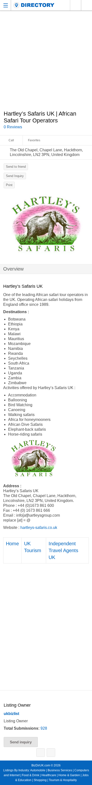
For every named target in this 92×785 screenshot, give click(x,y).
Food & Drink (30, 775)
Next (86, 225)
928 (43, 728)
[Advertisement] (46, 63)
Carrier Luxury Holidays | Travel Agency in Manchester (51, 752)
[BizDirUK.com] (33, 5)
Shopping (40, 780)
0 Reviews (13, 127)
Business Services (60, 770)
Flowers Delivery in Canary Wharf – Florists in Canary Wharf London (40, 752)
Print (9, 185)
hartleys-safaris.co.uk (38, 527)
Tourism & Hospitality (63, 780)
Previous (6, 225)
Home (12, 543)
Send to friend (16, 166)
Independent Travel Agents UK (63, 550)
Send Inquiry (15, 176)
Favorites (34, 140)
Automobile (37, 770)
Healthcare (48, 775)
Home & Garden (69, 775)
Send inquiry (21, 742)
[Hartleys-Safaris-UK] (46, 224)
